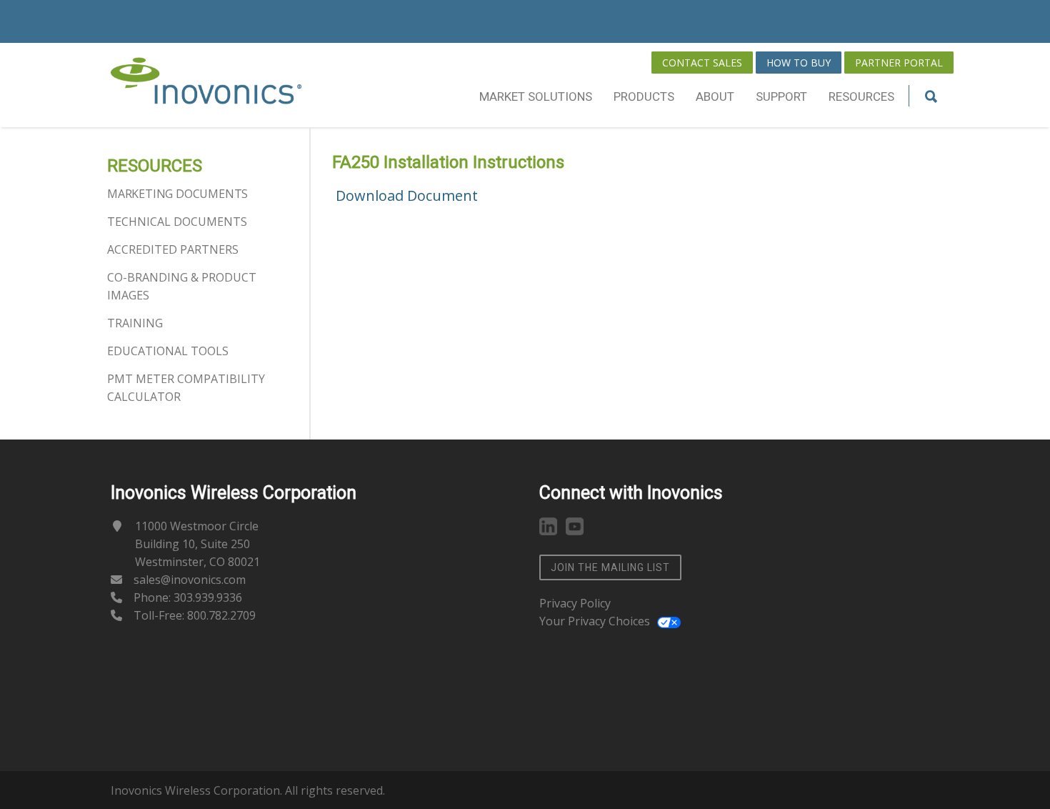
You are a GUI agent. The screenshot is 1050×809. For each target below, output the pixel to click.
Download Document (407, 195)
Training (135, 323)
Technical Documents (177, 221)
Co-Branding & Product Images (181, 286)
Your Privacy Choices (594, 621)
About (715, 96)
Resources (861, 96)
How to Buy (798, 62)
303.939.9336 (208, 597)
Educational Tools (168, 351)
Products (644, 96)
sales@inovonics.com (190, 579)
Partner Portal (899, 62)
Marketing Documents (177, 194)
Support (781, 96)
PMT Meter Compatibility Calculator (186, 387)
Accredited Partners (173, 249)
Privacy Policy (575, 603)
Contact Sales (702, 62)
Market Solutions (535, 96)
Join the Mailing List (610, 567)
